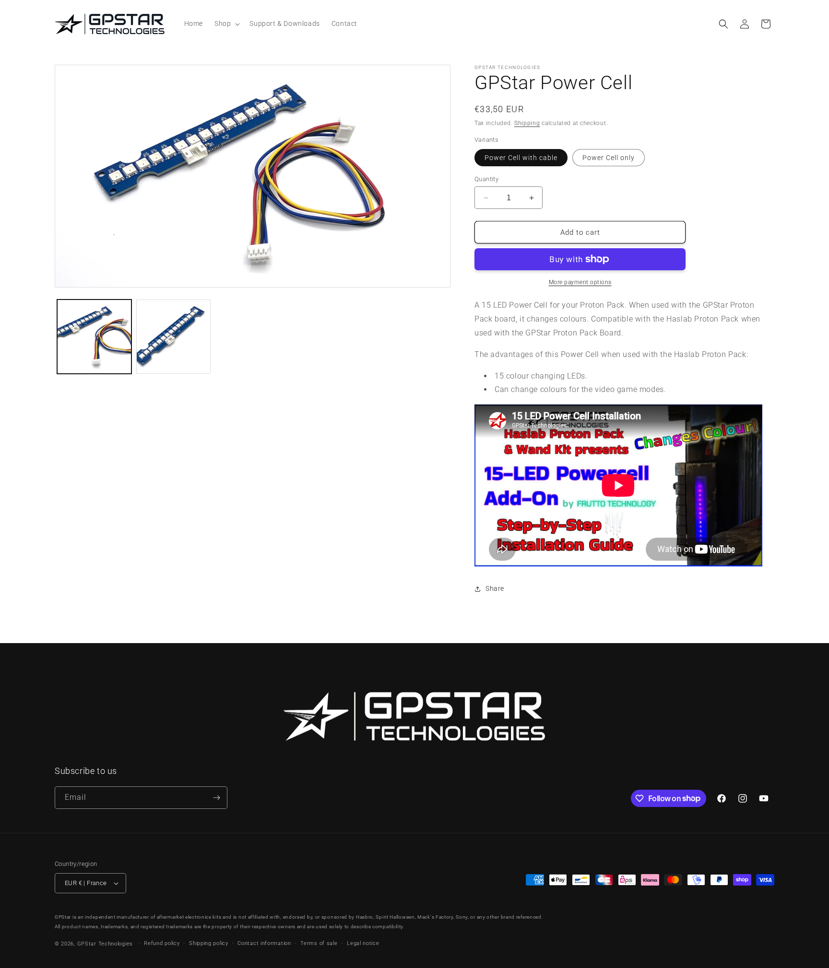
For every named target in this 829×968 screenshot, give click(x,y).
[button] (226, 23)
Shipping (527, 123)
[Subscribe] (216, 797)
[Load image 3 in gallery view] (173, 337)
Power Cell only (608, 157)
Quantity (486, 179)
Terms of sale (318, 943)
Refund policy (161, 943)
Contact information (264, 943)
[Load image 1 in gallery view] (94, 337)
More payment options (580, 282)
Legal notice (363, 943)
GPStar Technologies (105, 944)
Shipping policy (208, 943)
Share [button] (495, 588)
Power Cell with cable (521, 157)
